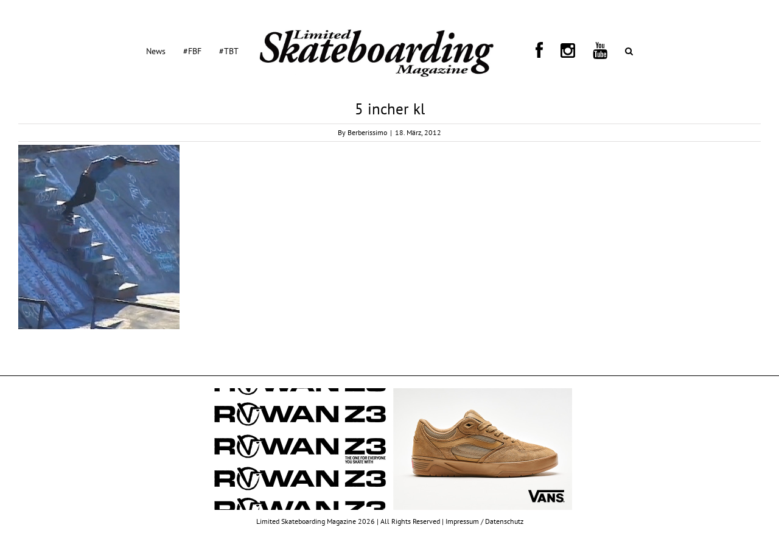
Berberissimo (367, 132)
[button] (577, 50)
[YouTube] (562, 50)
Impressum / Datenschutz (484, 521)
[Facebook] (530, 50)
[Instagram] (544, 50)
